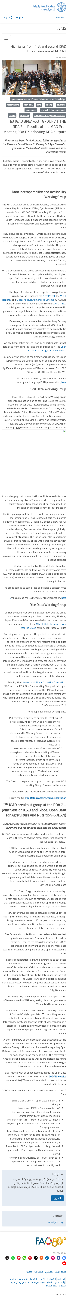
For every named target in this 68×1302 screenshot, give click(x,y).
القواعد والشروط (37, 1279)
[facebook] (58, 1257)
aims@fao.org (56, 1222)
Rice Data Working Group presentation (45, 797)
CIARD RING (59, 303)
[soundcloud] (41, 1257)
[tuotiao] (30, 1257)
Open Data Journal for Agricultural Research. (45, 348)
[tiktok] (36, 1257)
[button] (4, 17)
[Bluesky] (64, 1257)
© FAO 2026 (61, 1294)
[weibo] (19, 1257)
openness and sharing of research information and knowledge (38, 99)
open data (28, 105)
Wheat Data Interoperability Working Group (43, 626)
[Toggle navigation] (6, 38)
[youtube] (64, 1263)
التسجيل (57, 1198)
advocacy (61, 105)
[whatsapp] (13, 1257)
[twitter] (7, 1257)
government (31, 110)
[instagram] (53, 1257)
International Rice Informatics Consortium (43, 682)
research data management (53, 110)
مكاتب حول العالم (35, 1272)
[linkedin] (47, 1257)
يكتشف (60, 17)
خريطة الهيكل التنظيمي (55, 1272)
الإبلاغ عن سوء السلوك (56, 1286)
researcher (24, 115)
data (39, 105)
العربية (19, 17)
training (49, 105)
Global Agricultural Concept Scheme (35, 299)
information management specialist (49, 115)
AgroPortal (49, 295)
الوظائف (61, 1279)
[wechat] (24, 1257)
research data (13, 105)
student (12, 115)
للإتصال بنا (51, 1279)
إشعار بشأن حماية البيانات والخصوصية (48, 1282)
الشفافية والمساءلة (19, 1279)
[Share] (9, 17)
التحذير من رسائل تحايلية (20, 1282)
